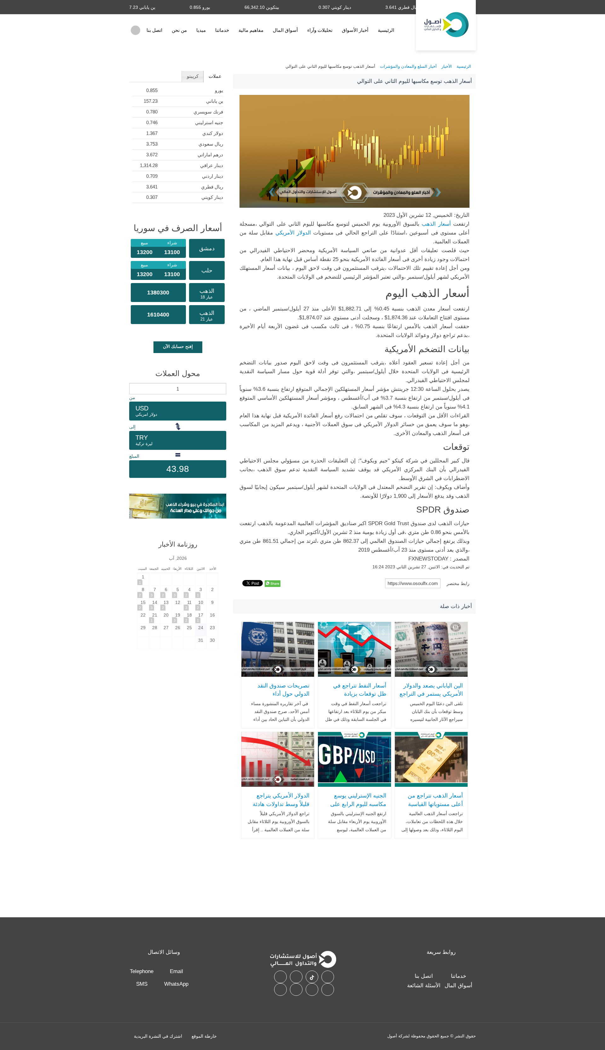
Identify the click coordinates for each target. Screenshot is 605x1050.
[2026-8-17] (201, 617)
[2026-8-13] (166, 605)
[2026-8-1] (143, 579)
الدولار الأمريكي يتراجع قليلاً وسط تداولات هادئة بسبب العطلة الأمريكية (281, 803)
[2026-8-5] (177, 592)
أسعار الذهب (437, 224)
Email (176, 971)
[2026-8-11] (189, 605)
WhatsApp (176, 984)
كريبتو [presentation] (193, 76)
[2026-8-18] (189, 617)
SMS (141, 984)
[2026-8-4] (189, 592)
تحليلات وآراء (319, 30)
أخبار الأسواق (355, 30)
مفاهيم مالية (251, 30)
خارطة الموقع (204, 1036)
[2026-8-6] (166, 592)
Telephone (141, 971)
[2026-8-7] (154, 592)
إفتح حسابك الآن (178, 346)
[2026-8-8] (143, 592)
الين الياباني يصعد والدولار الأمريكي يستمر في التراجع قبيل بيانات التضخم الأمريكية (431, 698)
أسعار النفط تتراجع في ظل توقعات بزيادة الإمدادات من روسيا (359, 693)
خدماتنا (222, 30)
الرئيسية (386, 30)
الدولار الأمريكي (293, 233)
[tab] (214, 76)
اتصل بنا (154, 30)
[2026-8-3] (201, 592)
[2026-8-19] (177, 617)
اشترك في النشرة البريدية (158, 1036)
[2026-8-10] (201, 605)
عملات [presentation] (215, 76)
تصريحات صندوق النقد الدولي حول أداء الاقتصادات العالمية (283, 693)
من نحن (179, 30)
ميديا (201, 30)
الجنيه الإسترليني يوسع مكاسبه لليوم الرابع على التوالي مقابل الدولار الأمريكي (358, 808)
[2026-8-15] (143, 605)
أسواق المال (285, 30)
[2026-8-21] (154, 617)
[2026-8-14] (154, 605)
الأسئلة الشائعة (424, 986)
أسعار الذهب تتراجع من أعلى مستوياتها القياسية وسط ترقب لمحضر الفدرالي (435, 808)
